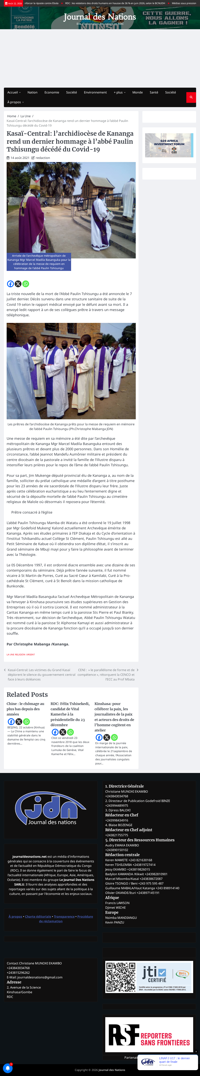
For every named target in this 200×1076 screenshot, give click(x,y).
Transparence (64, 916)
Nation (33, 92)
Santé (154, 92)
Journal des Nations (100, 17)
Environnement (95, 92)
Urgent (30, 654)
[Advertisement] (100, 58)
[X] (18, 283)
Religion (20, 654)
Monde (137, 92)
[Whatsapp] (25, 283)
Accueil (12, 92)
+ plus (118, 92)
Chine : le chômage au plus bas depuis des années (25, 708)
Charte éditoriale (38, 916)
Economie (52, 92)
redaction (43, 158)
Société (71, 92)
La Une (10, 654)
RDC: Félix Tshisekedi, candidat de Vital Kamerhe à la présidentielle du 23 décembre (70, 714)
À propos (14, 102)
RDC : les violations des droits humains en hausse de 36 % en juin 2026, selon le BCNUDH (102, 3)
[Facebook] (10, 283)
